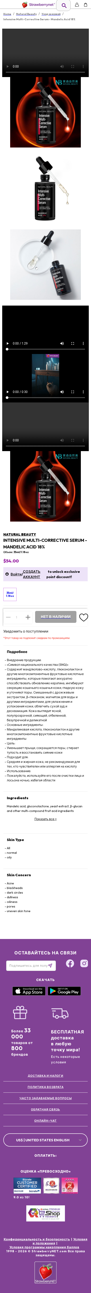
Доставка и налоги (45, 1075)
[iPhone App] (29, 994)
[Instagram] (84, 964)
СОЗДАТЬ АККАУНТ (31, 574)
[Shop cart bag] (85, 5)
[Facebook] (70, 964)
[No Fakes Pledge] (70, 1190)
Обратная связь (45, 1109)
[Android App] (64, 994)
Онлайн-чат (45, 1120)
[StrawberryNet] (37, 4)
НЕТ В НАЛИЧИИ (56, 617)
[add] (28, 617)
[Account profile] (77, 5)
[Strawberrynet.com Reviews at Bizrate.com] (27, 1193)
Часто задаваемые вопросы (45, 1098)
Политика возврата (46, 1087)
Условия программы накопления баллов (44, 1247)
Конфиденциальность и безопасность (37, 1239)
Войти (16, 574)
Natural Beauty (19, 534)
